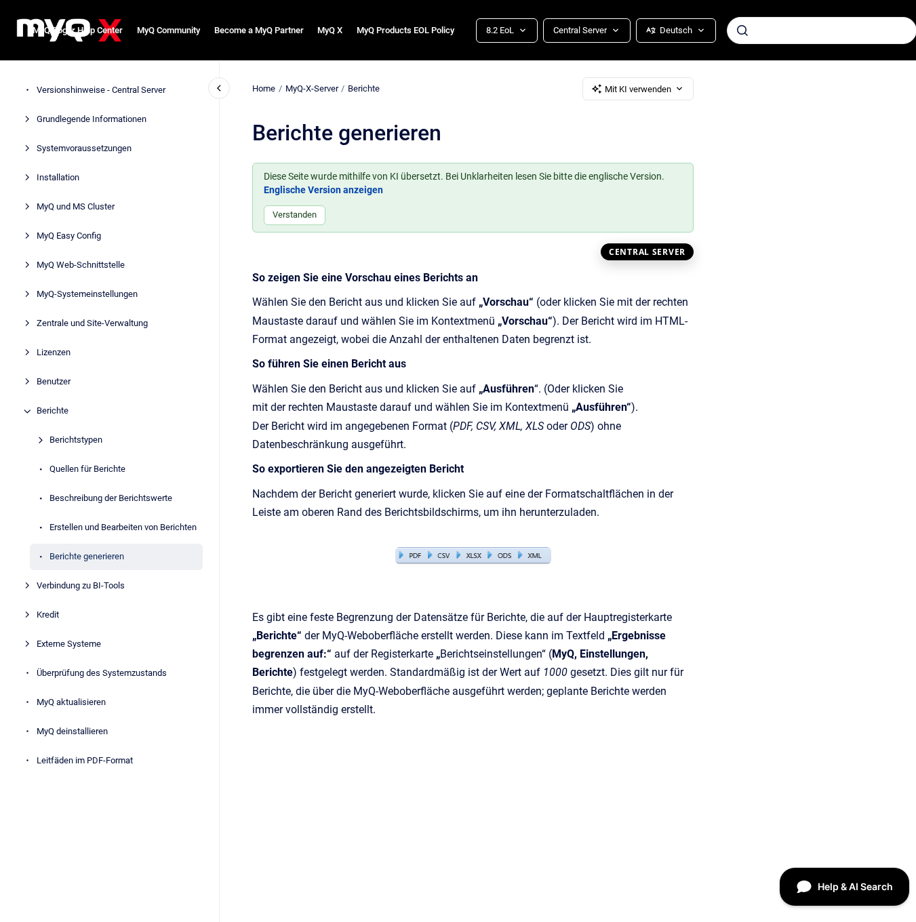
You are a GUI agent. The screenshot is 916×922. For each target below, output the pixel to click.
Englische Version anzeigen (323, 189)
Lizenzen (54, 353)
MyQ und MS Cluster (76, 207)
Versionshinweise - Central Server (101, 90)
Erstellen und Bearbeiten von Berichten (123, 528)
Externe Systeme (69, 644)
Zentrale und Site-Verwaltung (92, 324)
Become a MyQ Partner (259, 30)
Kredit (48, 615)
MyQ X (329, 30)
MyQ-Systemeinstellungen (87, 294)
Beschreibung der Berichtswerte (110, 499)
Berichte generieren (86, 557)
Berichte (52, 411)
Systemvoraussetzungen (84, 149)
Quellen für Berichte (87, 469)
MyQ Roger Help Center (78, 30)
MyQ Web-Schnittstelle (81, 265)
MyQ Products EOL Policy (405, 30)
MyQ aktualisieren (71, 703)
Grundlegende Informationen (91, 120)
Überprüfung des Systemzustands (102, 673)
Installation (58, 178)
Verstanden (295, 214)
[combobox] (822, 30)
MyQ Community (168, 30)
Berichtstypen (75, 440)
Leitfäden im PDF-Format (85, 761)
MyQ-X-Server (311, 88)
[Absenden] (742, 30)
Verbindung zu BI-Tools (81, 586)
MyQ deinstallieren (72, 732)
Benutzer (54, 382)
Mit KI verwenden (638, 89)
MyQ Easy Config (69, 236)
